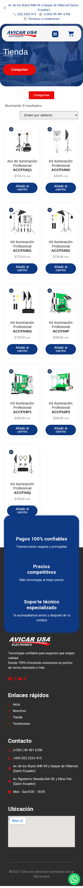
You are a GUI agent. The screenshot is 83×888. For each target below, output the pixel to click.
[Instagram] (15, 679)
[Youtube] (20, 679)
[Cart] (71, 33)
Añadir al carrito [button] (22, 187)
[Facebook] (10, 679)
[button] (55, 34)
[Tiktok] (25, 679)
